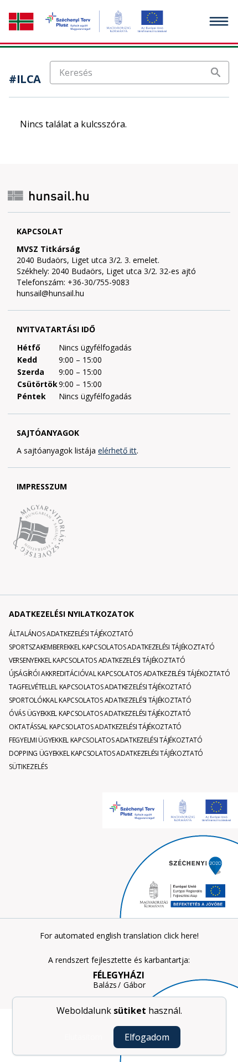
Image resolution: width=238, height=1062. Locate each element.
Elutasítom (83, 1037)
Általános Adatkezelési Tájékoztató (71, 633)
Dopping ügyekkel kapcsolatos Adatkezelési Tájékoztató (106, 753)
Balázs (105, 985)
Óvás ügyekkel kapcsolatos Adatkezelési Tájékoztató (100, 713)
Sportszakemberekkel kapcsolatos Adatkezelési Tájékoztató (111, 647)
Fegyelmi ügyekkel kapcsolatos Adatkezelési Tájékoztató (106, 740)
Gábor (134, 985)
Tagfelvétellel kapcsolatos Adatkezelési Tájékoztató (100, 687)
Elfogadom (147, 1037)
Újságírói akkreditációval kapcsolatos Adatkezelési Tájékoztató (119, 673)
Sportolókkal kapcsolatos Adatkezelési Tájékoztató (100, 700)
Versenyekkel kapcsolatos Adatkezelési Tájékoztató (97, 660)
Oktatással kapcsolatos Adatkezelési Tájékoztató (95, 726)
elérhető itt (117, 450)
